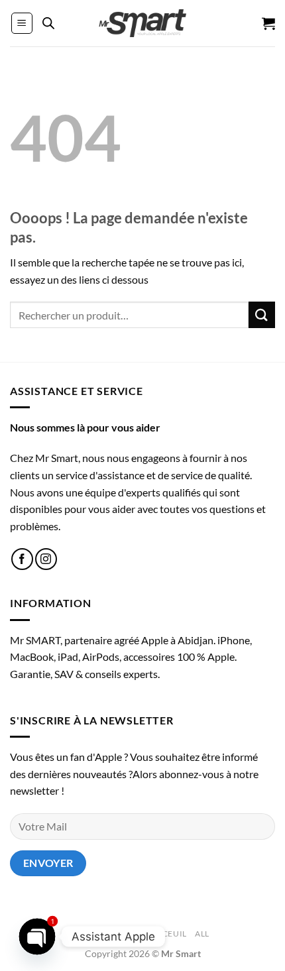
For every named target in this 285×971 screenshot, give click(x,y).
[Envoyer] (262, 314)
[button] (21, 23)
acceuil (169, 934)
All (202, 934)
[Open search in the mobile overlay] (48, 23)
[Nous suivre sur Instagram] (46, 559)
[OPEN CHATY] (37, 937)
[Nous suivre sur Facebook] (22, 559)
